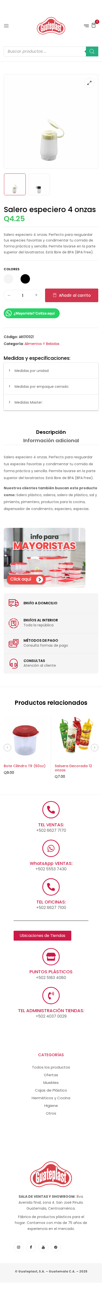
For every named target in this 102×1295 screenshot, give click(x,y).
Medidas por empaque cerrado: (42, 386)
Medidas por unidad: (32, 370)
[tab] (51, 432)
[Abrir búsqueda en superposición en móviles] (51, 51)
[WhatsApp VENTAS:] (51, 848)
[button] (93, 25)
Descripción (51, 432)
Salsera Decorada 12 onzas (73, 768)
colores (12, 269)
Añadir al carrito (75, 295)
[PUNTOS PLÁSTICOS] (51, 956)
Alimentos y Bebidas (42, 343)
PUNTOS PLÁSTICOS (51, 972)
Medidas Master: (29, 402)
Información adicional (51, 440)
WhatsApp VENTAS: (51, 863)
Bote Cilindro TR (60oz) (25, 765)
